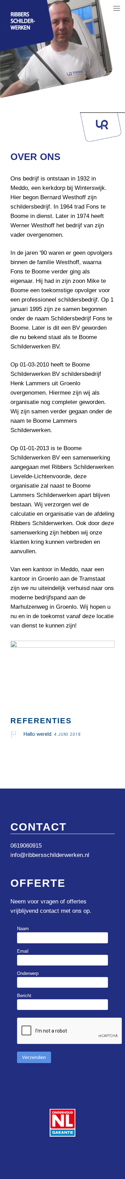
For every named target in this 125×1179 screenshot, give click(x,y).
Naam (23, 928)
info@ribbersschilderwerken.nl (49, 855)
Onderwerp (28, 973)
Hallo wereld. (38, 734)
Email (22, 951)
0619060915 (26, 845)
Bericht (24, 995)
